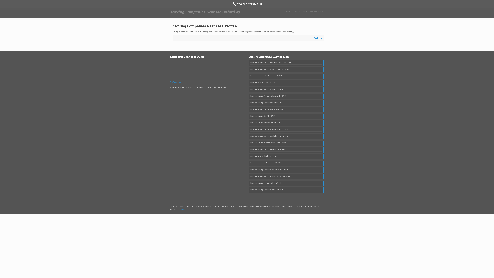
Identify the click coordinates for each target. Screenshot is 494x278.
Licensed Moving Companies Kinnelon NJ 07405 (268, 96)
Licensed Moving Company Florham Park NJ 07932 (269, 129)
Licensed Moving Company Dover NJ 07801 (266, 190)
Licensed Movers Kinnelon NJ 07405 (263, 83)
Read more (318, 38)
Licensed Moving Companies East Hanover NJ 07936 (270, 176)
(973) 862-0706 (175, 82)
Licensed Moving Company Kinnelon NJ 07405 (267, 89)
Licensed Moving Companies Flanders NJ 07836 (268, 143)
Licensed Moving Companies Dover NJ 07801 (267, 183)
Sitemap (182, 210)
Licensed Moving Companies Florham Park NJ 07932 (269, 136)
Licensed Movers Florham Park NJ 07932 (265, 123)
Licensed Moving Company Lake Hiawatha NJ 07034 (269, 69)
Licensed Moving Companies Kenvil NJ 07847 (267, 103)
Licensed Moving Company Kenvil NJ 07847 (266, 109)
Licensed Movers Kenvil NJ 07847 (262, 116)
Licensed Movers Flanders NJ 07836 (263, 156)
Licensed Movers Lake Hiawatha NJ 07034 (266, 76)
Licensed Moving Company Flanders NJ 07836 (267, 149)
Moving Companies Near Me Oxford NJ (309, 11)
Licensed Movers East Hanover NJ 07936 (265, 163)
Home (287, 11)
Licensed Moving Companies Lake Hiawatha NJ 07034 (270, 62)
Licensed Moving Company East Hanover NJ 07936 (269, 170)
